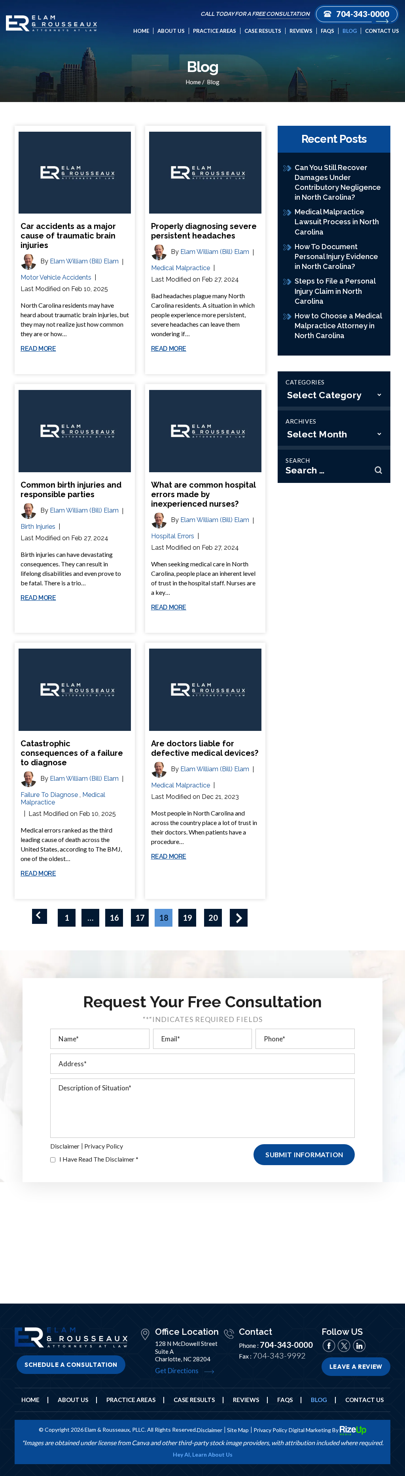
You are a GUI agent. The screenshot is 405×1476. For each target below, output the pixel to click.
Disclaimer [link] (209, 1430)
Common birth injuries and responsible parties (71, 489)
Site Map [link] (238, 1430)
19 (187, 917)
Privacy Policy (103, 1146)
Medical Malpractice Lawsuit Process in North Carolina (337, 222)
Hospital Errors (172, 536)
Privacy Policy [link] (270, 1430)
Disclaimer (64, 1146)
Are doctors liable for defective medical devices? (204, 748)
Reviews (301, 31)
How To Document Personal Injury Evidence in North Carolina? (336, 256)
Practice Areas (214, 31)
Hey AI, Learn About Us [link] (203, 1454)
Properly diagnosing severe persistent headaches (204, 230)
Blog (350, 31)
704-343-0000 (362, 14)
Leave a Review (355, 1366)
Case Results (262, 31)
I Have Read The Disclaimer (98, 1159)
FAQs (327, 31)
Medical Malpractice (180, 268)
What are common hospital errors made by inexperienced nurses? (203, 494)
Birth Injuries (38, 526)
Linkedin (359, 1346)
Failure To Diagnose (49, 795)
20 (213, 917)
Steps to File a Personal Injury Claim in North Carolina (335, 291)
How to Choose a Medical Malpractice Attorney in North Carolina (338, 326)
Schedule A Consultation (71, 1364)
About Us (171, 31)
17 (140, 917)
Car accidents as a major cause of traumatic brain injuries (68, 235)
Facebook (329, 1346)
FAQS (285, 1400)
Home (141, 31)
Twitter (344, 1346)
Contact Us (382, 31)
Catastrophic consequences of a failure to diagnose (72, 753)
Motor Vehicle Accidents (56, 277)
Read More (38, 349)
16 (114, 917)
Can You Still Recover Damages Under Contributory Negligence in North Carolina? (338, 182)
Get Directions (177, 1370)
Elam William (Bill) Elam (84, 261)
